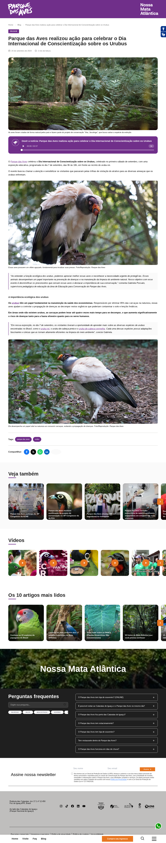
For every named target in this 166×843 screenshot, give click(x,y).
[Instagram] (61, 806)
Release (13, 31)
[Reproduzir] (23, 146)
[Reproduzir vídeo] (22, 563)
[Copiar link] (56, 452)
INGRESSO (15, 712)
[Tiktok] (67, 806)
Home (10, 25)
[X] (33, 452)
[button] (117, 697)
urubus (15, 303)
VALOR (27, 712)
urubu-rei (45, 328)
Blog (19, 25)
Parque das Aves (19, 161)
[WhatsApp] (40, 452)
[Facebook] (26, 452)
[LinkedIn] (47, 452)
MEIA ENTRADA (42, 712)
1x (151, 146)
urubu (37, 439)
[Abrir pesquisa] (142, 838)
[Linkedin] (78, 806)
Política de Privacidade (118, 779)
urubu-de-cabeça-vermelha (92, 328)
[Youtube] (84, 806)
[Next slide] (160, 502)
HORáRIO (57, 712)
